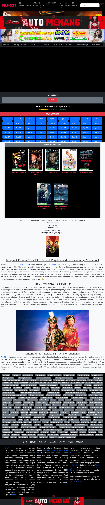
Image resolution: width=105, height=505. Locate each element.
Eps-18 (97, 123)
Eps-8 (86, 119)
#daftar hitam (81, 380)
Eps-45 (97, 137)
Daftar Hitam (77, 481)
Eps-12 (29, 123)
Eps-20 (18, 128)
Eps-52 (74, 141)
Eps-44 (85, 137)
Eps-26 (85, 128)
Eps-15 (63, 123)
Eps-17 (85, 123)
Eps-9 (97, 119)
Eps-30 (29, 132)
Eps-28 (7, 132)
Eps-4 (41, 119)
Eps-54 (97, 141)
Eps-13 (41, 123)
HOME (24, 442)
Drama (55, 223)
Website (15, 494)
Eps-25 (74, 128)
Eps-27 (97, 128)
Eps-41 (52, 137)
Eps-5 (52, 119)
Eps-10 (7, 123)
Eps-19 (7, 128)
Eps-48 (29, 141)
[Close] (53, 16)
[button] (52, 3)
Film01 (54, 264)
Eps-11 (18, 123)
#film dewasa (98, 388)
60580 (55, 228)
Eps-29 (18, 132)
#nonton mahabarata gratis (32, 430)
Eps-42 (63, 137)
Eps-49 (41, 141)
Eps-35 (85, 132)
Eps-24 (63, 128)
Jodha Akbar (75, 465)
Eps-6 (63, 119)
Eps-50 (52, 141)
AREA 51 (53, 442)
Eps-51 (63, 141)
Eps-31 (41, 132)
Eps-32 (52, 132)
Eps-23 (52, 128)
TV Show (59, 450)
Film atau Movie (49, 450)
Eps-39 (29, 137)
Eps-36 (97, 132)
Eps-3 (30, 119)
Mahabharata (75, 453)
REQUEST (79, 442)
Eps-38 (18, 137)
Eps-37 (7, 137)
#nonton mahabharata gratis (53, 430)
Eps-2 (19, 119)
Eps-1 (8, 119)
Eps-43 (74, 137)
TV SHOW (42, 442)
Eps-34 (74, 132)
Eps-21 (29, 128)
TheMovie (52, 100)
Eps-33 (63, 132)
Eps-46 (7, 141)
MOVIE (33, 442)
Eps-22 (41, 128)
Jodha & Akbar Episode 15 (18, 264)
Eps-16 (74, 123)
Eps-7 (75, 119)
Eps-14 (52, 123)
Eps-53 (85, 141)
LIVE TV (62, 442)
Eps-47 (18, 141)
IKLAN (70, 442)
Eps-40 (41, 137)
